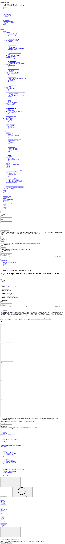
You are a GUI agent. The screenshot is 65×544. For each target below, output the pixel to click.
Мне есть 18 (3, 542)
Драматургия (11, 42)
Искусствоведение (12, 97)
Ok (57, 418)
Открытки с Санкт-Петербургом (15, 175)
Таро (9, 151)
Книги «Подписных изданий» (12, 72)
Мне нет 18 (9, 542)
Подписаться (3, 426)
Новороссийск (4, 523)
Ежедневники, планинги (11, 123)
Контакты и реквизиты (11, 464)
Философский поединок (12, 297)
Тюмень (2, 512)
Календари (8, 163)
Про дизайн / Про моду (11, 108)
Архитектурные (11, 65)
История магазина (7, 14)
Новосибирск (3, 507)
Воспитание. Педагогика (13, 58)
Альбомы (10, 89)
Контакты (5, 8)
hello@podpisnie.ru (4, 433)
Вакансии (5, 7)
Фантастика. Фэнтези (12, 49)
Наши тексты (6, 16)
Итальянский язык (12, 77)
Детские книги (9, 57)
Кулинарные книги (10, 104)
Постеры (10, 156)
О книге (5, 310)
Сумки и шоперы (9, 183)
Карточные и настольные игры (12, 164)
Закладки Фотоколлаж (13, 160)
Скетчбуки (10, 121)
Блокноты (10, 120)
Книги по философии (10, 103)
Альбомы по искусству (13, 93)
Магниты (8, 166)
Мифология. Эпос (12, 45)
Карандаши (10, 126)
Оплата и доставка (10, 458)
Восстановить (3, 255)
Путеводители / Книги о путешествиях (14, 111)
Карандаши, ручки (10, 125)
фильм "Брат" (11, 161)
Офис (9, 145)
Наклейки (8, 167)
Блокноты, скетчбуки (10, 119)
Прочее (9, 100)
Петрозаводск (3, 525)
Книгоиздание (11, 37)
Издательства (6, 20)
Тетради (7, 129)
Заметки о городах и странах (14, 113)
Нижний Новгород (5, 505)
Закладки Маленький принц (14, 159)
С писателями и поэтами (13, 179)
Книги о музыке (9, 84)
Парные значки (11, 147)
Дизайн (9, 109)
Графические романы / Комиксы (13, 55)
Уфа (1, 513)
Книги (4, 31)
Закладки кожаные (12, 158)
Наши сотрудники (7, 15)
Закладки (8, 157)
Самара (2, 510)
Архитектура (11, 94)
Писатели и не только (13, 149)
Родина (8, 287)
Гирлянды (10, 155)
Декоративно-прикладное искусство (16, 95)
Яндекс (2, 441)
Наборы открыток (12, 174)
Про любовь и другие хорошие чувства (16, 178)
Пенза (2, 519)
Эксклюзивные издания (11, 116)
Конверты (8, 165)
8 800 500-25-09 (4, 432)
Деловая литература (12, 34)
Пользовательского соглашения (33, 233)
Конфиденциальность (7, 472)
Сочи (2, 511)
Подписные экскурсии (8, 21)
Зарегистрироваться (5, 231)
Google (5, 441)
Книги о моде (11, 110)
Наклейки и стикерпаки (13, 168)
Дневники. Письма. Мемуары (14, 53)
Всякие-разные (11, 173)
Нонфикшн (8, 32)
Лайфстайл (10, 38)
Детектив (10, 41)
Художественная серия (13, 152)
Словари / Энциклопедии (13, 39)
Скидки (4, 23)
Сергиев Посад (4, 521)
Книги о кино (9, 82)
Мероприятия (6, 17)
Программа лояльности (11, 462)
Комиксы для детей (12, 56)
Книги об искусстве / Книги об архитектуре (15, 92)
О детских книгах (12, 61)
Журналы (8, 64)
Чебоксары (3, 516)
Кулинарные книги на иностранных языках (17, 105)
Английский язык (12, 74)
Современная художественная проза (16, 48)
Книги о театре (9, 87)
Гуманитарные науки (12, 33)
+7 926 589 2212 (4, 446)
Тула (1, 520)
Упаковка (8, 184)
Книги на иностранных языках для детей (17, 78)
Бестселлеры (6, 192)
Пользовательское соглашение (9, 471)
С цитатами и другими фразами (15, 181)
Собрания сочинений (12, 47)
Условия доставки (4, 285)
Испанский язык (11, 75)
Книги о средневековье (11, 85)
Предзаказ (8, 106)
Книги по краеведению (13, 114)
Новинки (5, 190)
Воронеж (2, 500)
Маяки (9, 144)
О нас (4, 451)
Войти (2, 240)
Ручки (9, 128)
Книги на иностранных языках (12, 73)
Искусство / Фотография (13, 69)
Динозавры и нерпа (12, 137)
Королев (2, 518)
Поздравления (11, 176)
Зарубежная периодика (13, 67)
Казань (2, 502)
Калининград (3, 524)
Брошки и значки (9, 133)
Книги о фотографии (10, 88)
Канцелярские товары (8, 118)
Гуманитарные (11, 66)
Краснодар (3, 503)
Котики (9, 141)
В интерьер (8, 153)
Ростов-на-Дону (4, 509)
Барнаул (2, 517)
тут (55, 418)
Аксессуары (8, 132)
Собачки (10, 150)
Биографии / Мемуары (10, 50)
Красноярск (3, 504)
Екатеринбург (4, 501)
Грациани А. (10, 286)
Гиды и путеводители (13, 112)
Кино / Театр (11, 70)
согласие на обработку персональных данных (27, 427)
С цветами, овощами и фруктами (15, 180)
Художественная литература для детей (16, 63)
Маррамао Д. (15, 286)
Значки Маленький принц (13, 140)
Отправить (3, 248)
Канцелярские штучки (10, 124)
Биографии (10, 51)
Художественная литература (12, 40)
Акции (4, 24)
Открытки (8, 172)
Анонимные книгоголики (13, 135)
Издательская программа (8, 18)
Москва (2, 497)
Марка (9, 143)
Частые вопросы (9, 460)
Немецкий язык (11, 79)
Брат (9, 136)
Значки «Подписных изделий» (14, 139)
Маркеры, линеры (12, 127)
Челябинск (3, 515)
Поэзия (9, 46)
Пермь (2, 508)
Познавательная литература (14, 62)
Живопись (10, 96)
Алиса (9, 134)
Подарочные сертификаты (8, 22)
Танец (9, 101)
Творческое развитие (12, 102)
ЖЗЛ (9, 54)
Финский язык (11, 80)
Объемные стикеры (12, 171)
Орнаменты (10, 98)
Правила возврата (9, 459)
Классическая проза (12, 43)
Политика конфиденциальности (12, 461)
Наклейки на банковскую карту (15, 170)
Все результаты (4, 260)
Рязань (2, 526)
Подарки (5, 131)
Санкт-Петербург (4, 498)
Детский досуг (11, 59)
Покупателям (6, 10)
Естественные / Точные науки (14, 35)
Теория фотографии (12, 90)
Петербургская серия (12, 148)
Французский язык (12, 81)
